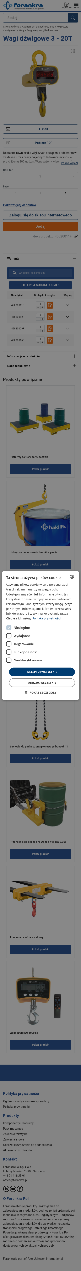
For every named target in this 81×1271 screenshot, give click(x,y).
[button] (40, 692)
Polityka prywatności (46, 618)
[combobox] (72, 577)
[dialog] (40, 635)
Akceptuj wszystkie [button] (42, 672)
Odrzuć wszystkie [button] (42, 682)
